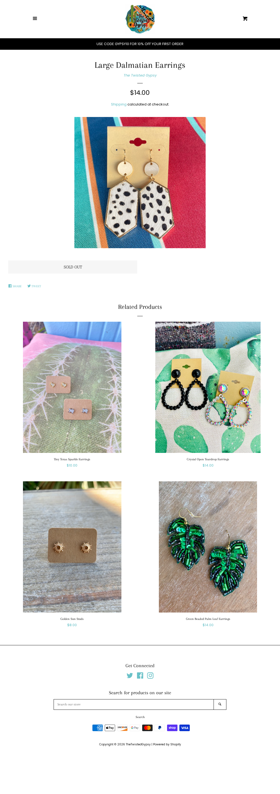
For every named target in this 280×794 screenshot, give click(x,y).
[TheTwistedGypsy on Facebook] (140, 676)
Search (140, 717)
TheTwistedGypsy (138, 744)
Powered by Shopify (167, 744)
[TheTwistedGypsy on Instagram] (150, 676)
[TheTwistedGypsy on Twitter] (130, 676)
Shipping (119, 104)
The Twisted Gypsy (140, 75)
